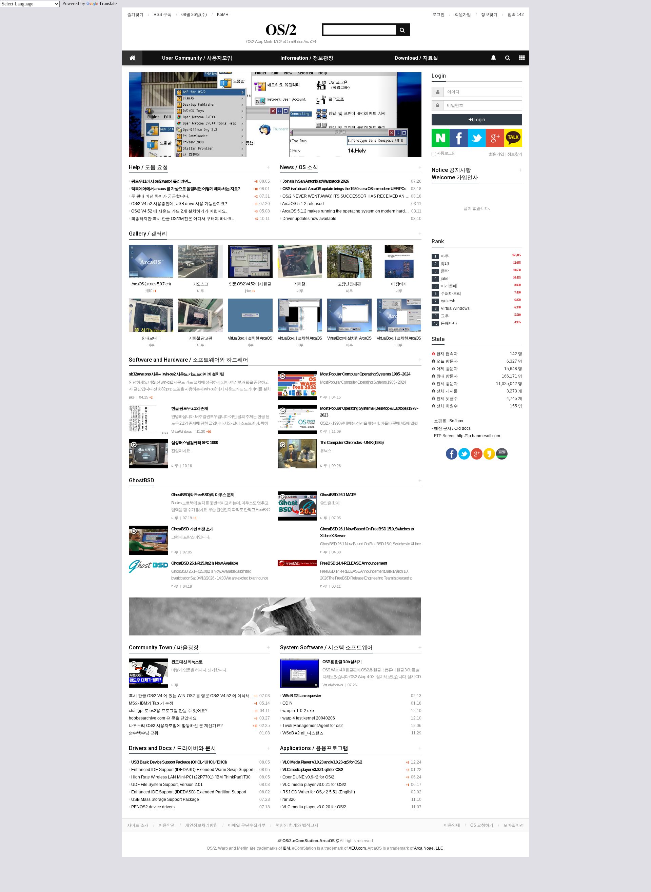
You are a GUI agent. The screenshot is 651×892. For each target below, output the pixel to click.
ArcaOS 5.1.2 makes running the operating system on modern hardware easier (354, 211)
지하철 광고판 (200, 338)
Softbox (456, 421)
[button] (151, 114)
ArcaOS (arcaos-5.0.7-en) (151, 284)
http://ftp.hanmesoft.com (478, 435)
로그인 (438, 14)
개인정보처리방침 (201, 825)
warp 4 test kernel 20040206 (308, 718)
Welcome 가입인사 (455, 177)
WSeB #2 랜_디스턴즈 (302, 733)
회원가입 (463, 14)
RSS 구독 (162, 14)
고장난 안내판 (349, 284)
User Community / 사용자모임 (197, 58)
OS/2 (281, 29)
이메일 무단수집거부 (246, 825)
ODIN (287, 703)
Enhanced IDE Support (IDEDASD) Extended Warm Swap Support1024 (196, 769)
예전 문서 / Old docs (452, 428)
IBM (286, 848)
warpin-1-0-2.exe (297, 710)
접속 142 (516, 14)
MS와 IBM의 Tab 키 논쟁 (151, 703)
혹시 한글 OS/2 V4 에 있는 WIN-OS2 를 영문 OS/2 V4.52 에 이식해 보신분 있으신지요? (208, 695)
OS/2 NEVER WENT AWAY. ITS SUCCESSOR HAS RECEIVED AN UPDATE (351, 196)
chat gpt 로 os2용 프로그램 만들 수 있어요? (168, 710)
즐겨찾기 (135, 14)
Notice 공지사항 (451, 170)
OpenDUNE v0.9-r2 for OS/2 (307, 777)
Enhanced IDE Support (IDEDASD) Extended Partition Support (188, 792)
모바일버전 (514, 825)
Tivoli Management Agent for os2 (312, 725)
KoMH (223, 14)
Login (479, 119)
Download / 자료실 (416, 58)
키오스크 (200, 284)
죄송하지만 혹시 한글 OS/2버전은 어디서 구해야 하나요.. (182, 218)
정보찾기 (489, 14)
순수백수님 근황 (143, 733)
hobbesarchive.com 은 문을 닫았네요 (163, 718)
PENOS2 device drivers (152, 807)
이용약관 (167, 825)
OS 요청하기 (481, 825)
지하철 (299, 284)
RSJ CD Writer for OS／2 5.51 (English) (318, 792)
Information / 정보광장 (306, 58)
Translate (108, 3)
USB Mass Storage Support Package (164, 799)
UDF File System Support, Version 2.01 (166, 784)
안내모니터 (151, 338)
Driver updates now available (308, 218)
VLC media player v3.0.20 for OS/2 (313, 807)
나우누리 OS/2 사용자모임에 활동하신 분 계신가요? (176, 725)
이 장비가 (399, 284)
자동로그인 (445, 153)
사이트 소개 (138, 825)
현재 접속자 (447, 353)
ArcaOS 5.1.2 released (302, 203)
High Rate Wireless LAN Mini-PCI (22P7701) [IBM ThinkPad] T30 (190, 777)
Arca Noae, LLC (428, 848)
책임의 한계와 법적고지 (297, 825)
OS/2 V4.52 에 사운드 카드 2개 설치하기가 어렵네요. (178, 211)
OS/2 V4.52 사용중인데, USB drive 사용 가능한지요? (178, 203)
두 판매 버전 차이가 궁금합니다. (159, 196)
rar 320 (288, 799)
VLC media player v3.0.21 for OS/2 (313, 784)
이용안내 (452, 825)
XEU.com (357, 848)
